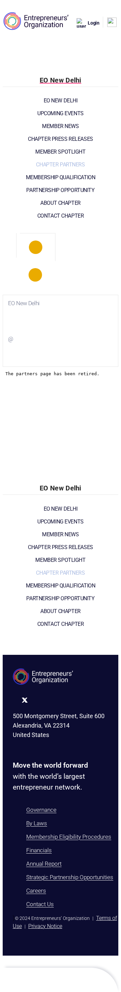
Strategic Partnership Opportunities (69, 877)
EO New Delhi (61, 100)
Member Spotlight (60, 152)
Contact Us (40, 904)
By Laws (36, 823)
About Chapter (60, 203)
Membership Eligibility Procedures (68, 836)
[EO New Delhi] (35, 247)
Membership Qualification (60, 177)
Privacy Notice (45, 926)
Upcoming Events (60, 113)
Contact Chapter (60, 216)
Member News (60, 126)
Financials (39, 850)
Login (93, 23)
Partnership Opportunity (60, 190)
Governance (41, 809)
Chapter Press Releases (60, 139)
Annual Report (44, 863)
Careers (36, 890)
